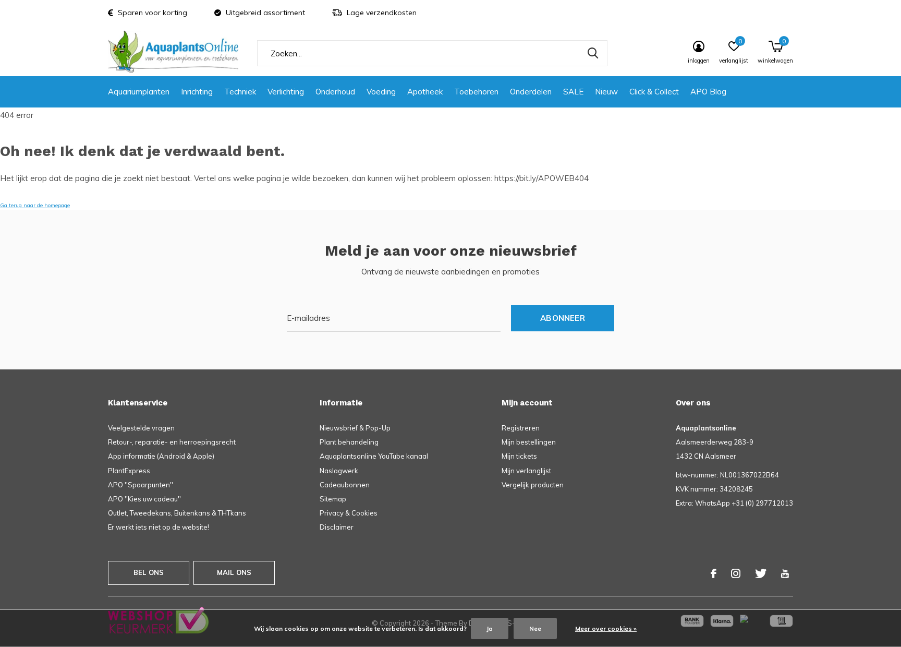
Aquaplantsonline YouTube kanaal (374, 456)
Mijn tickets (519, 456)
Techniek (240, 92)
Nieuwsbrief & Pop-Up (355, 428)
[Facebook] (713, 573)
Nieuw (606, 92)
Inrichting (197, 92)
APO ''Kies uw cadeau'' (144, 499)
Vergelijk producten (533, 485)
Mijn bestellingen (529, 442)
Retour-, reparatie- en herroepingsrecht (172, 442)
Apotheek (425, 92)
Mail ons (234, 572)
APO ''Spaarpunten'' (140, 485)
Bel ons (148, 572)
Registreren (521, 428)
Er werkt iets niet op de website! (158, 527)
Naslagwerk (339, 470)
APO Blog (708, 92)
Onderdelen (531, 92)
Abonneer (562, 318)
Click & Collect (654, 92)
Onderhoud (335, 92)
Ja (489, 628)
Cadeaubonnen (345, 485)
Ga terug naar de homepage (35, 205)
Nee (535, 628)
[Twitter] (760, 573)
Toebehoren (476, 92)
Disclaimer (337, 527)
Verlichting (285, 92)
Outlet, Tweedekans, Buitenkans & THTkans (177, 513)
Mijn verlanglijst (526, 470)
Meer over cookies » (606, 628)
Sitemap (333, 499)
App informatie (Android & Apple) (161, 456)
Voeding (381, 92)
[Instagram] (735, 573)
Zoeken (592, 53)
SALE (573, 92)
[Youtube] (785, 573)
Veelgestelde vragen (141, 428)
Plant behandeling (349, 442)
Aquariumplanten (138, 92)
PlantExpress (129, 470)
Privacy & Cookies (349, 513)
